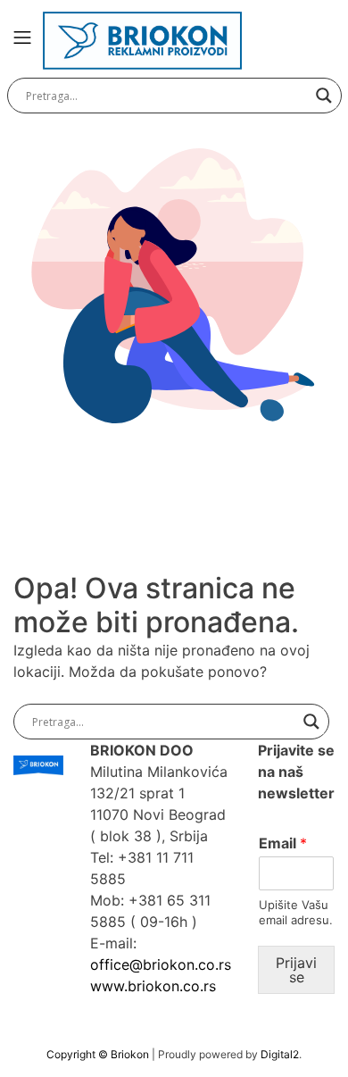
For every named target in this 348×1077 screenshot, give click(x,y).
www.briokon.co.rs (153, 986)
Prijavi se (296, 970)
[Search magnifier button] (323, 95)
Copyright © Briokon (99, 1054)
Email (283, 843)
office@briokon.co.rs (160, 964)
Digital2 (280, 1054)
